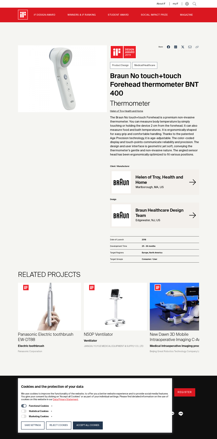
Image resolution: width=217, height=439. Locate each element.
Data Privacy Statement (65, 399)
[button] (187, 4)
